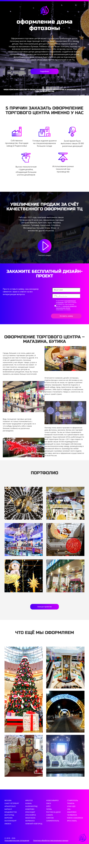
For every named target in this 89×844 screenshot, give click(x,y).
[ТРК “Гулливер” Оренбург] (65, 575)
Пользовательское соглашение (17, 840)
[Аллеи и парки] (65, 712)
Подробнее (44, 71)
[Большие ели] (24, 690)
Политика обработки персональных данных (50, 840)
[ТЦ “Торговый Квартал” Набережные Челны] (24, 539)
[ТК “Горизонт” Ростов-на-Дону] (65, 539)
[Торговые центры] (65, 667)
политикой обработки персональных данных (66, 307)
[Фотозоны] (24, 756)
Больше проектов (45, 607)
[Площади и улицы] (65, 756)
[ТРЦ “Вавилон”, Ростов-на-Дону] (24, 503)
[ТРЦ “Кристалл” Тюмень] (65, 503)
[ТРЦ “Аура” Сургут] (24, 575)
